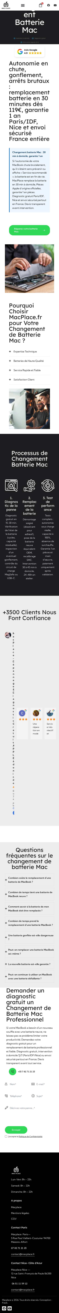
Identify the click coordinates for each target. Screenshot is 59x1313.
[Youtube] (55, 5)
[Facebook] (48, 5)
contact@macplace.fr (23, 1254)
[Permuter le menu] (23, 5)
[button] (30, 51)
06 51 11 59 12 (19, 1283)
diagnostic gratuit (21, 999)
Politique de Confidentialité (30, 1137)
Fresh (4, 1302)
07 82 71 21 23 (18, 1248)
